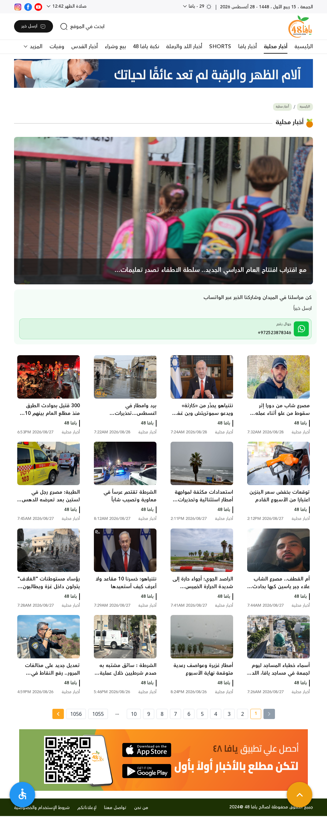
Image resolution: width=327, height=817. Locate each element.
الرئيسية (303, 46)
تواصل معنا (115, 807)
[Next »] (58, 714)
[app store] (146, 750)
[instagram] (18, 6)
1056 (76, 713)
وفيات (56, 46)
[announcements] (163, 73)
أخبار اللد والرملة (184, 46)
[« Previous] (269, 714)
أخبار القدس (84, 46)
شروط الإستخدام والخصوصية (42, 807)
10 (134, 713)
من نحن (141, 807)
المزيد (35, 46)
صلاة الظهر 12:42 (69, 6)
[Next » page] (58, 714)
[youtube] (38, 6)
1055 (98, 713)
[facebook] (28, 6)
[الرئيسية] (300, 26)
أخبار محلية (275, 46)
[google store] (146, 771)
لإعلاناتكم (86, 807)
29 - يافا (196, 6)
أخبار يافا (247, 46)
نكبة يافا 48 (146, 46)
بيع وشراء (115, 46)
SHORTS (220, 46)
